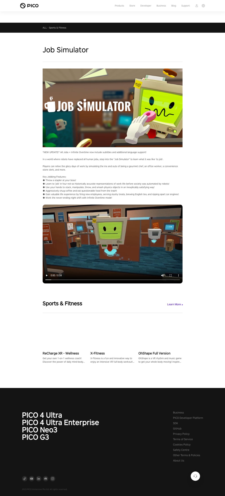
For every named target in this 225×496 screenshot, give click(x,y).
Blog (173, 5)
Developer (145, 5)
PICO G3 (35, 437)
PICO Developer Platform (188, 418)
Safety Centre (181, 450)
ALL (45, 27)
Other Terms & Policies (186, 455)
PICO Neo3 (39, 429)
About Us (178, 460)
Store (132, 5)
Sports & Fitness (57, 27)
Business (161, 5)
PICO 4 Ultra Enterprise (60, 422)
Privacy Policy (181, 434)
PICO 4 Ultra (42, 415)
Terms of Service (183, 439)
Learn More (174, 304)
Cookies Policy (182, 444)
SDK (175, 423)
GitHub (177, 428)
